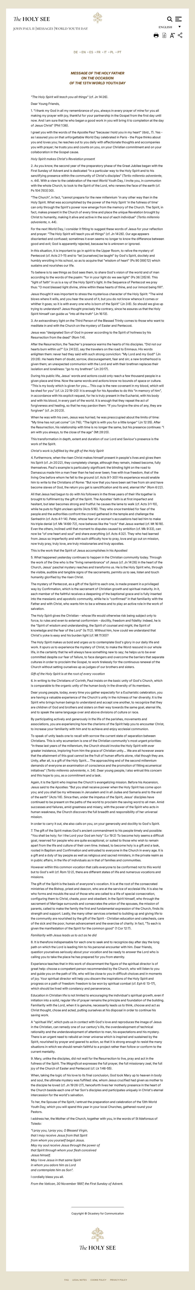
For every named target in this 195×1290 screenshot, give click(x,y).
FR (98, 52)
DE (76, 52)
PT (119, 52)
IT (105, 52)
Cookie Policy (98, 1280)
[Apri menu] (178, 19)
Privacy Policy (118, 1280)
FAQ (66, 1280)
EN (84, 52)
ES (91, 52)
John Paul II (24, 28)
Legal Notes (79, 1280)
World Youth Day (71, 28)
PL (112, 52)
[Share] (180, 36)
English (167, 28)
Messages (45, 28)
